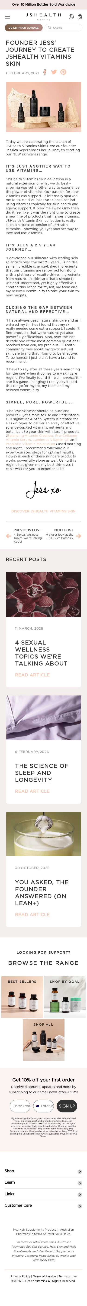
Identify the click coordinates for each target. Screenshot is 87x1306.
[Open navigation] (7, 16)
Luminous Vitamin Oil (51, 440)
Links (9, 1194)
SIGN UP (67, 1106)
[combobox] (36, 1106)
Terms (43, 1136)
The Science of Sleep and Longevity (42, 773)
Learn (10, 1182)
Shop (9, 1171)
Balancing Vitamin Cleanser (30, 435)
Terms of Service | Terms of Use (55, 1276)
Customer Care (18, 1205)
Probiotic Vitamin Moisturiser (30, 444)
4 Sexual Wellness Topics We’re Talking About (28, 538)
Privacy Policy (67, 1133)
